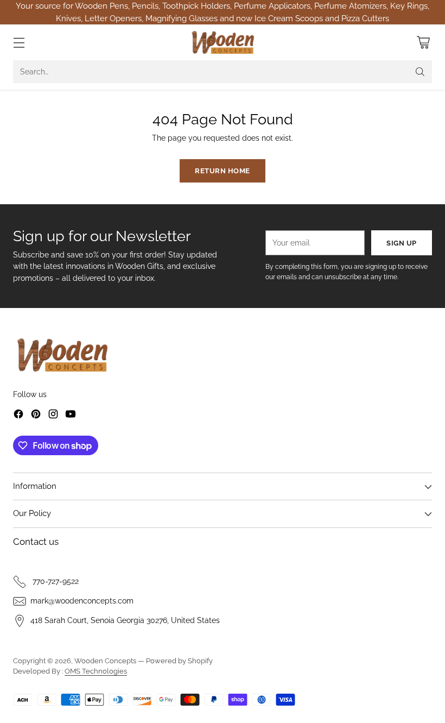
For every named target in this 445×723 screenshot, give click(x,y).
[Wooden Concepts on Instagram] (53, 415)
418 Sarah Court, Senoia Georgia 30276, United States (125, 620)
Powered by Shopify (179, 661)
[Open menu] (19, 43)
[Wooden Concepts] (223, 42)
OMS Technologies (96, 671)
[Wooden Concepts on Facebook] (18, 415)
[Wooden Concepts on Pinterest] (35, 415)
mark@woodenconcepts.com (82, 600)
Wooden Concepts (105, 661)
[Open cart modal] (423, 43)
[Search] (420, 71)
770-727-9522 (54, 581)
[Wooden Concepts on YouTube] (70, 415)
